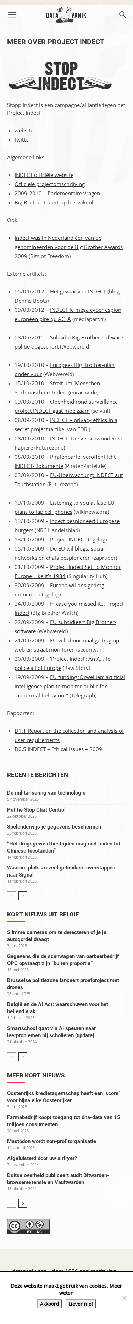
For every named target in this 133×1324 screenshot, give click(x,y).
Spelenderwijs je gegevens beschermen (54, 827)
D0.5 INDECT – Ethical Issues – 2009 (58, 749)
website (24, 130)
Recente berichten (37, 774)
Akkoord (49, 1303)
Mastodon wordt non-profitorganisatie (51, 1141)
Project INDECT (68, 539)
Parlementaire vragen (74, 193)
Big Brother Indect (37, 202)
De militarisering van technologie (46, 793)
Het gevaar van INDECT (78, 291)
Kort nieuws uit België (43, 914)
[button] (12, 14)
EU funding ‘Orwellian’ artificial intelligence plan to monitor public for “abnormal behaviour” (70, 686)
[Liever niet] (124, 1297)
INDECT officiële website (44, 174)
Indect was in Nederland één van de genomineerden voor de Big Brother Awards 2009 (69, 247)
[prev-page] (11, 895)
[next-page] (22, 895)
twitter (23, 139)
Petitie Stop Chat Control (36, 810)
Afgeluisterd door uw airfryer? (42, 1158)
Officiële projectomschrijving (50, 184)
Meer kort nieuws (36, 1075)
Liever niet (80, 1303)
